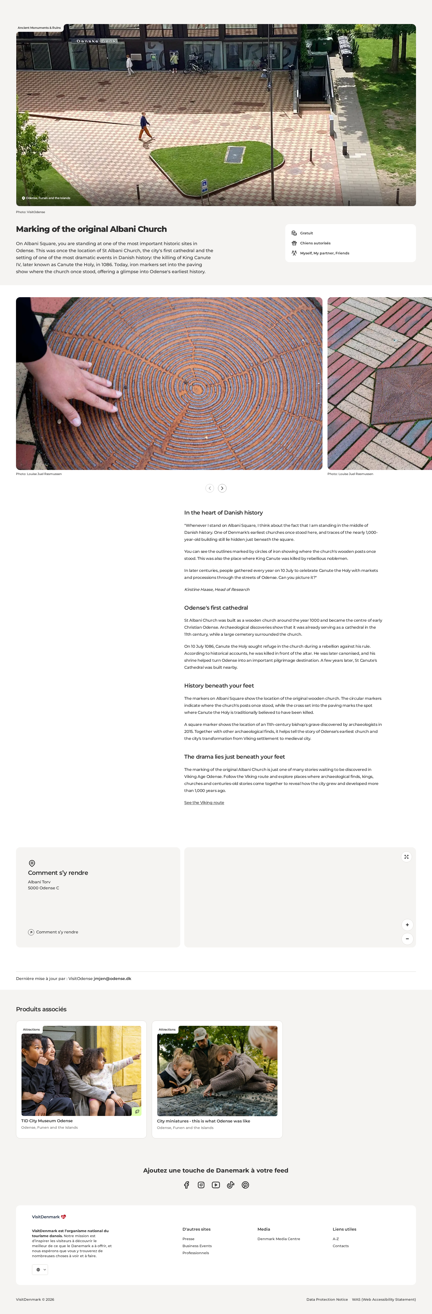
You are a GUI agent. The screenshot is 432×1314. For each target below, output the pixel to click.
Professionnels (195, 1253)
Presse (188, 1239)
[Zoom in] (408, 925)
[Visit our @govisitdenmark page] (230, 1185)
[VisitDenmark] (49, 1216)
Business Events (197, 1246)
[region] (300, 897)
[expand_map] (406, 856)
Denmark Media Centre (279, 1239)
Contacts (341, 1246)
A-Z (336, 1239)
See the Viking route (204, 802)
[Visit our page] (201, 1185)
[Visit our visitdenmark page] (216, 1185)
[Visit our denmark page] (186, 1185)
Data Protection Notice (327, 1299)
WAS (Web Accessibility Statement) (384, 1299)
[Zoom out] (408, 939)
